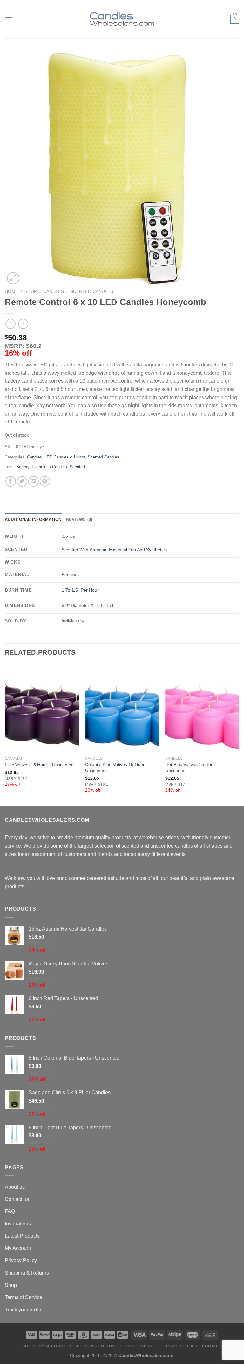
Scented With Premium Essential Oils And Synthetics (114, 549)
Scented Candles (91, 291)
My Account (18, 1248)
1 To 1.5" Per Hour (80, 590)
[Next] (239, 735)
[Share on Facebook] (10, 481)
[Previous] (5, 735)
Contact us (17, 1199)
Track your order (23, 1309)
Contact (211, 1346)
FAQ (10, 1211)
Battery (22, 467)
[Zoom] (13, 278)
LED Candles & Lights (64, 457)
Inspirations (18, 1223)
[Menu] (8, 19)
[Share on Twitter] (22, 481)
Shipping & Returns (27, 1272)
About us (15, 1187)
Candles (53, 291)
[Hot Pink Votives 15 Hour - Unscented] (202, 708)
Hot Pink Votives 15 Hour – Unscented (192, 767)
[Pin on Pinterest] (45, 481)
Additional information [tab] (33, 519)
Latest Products (22, 1236)
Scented (77, 467)
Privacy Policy (21, 1260)
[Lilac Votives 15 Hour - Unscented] (42, 708)
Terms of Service (23, 1297)
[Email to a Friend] (33, 481)
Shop (30, 291)
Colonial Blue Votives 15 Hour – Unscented (116, 767)
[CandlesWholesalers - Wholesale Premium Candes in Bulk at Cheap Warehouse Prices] (122, 19)
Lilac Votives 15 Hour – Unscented (39, 764)
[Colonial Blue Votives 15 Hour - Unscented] (122, 708)
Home (11, 291)
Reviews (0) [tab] (79, 519)
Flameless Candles (49, 467)
